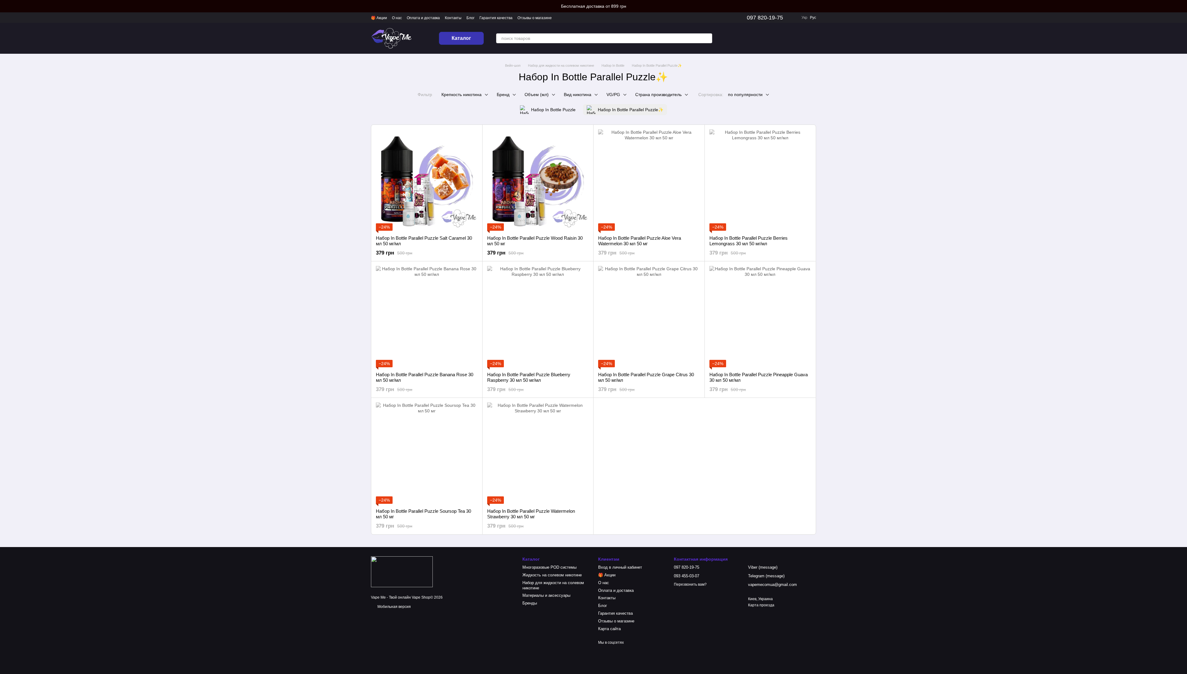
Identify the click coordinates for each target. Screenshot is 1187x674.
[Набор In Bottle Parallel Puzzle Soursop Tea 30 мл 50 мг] (427, 453)
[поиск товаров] (707, 38)
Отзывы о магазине (534, 18)
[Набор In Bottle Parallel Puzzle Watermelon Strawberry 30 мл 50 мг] (538, 453)
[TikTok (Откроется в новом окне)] (734, 38)
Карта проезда (761, 605)
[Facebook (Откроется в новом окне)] (741, 38)
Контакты (453, 18)
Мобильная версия (394, 606)
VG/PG (613, 94)
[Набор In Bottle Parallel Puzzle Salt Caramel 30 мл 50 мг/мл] (427, 180)
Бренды (529, 603)
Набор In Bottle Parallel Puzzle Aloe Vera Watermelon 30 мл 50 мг (639, 240)
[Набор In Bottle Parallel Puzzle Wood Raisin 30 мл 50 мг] (538, 180)
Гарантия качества (496, 18)
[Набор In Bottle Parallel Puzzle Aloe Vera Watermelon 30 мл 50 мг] (649, 180)
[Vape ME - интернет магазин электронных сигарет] (402, 571)
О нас (397, 18)
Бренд (503, 94)
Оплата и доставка (423, 18)
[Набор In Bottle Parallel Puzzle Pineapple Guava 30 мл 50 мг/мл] (760, 317)
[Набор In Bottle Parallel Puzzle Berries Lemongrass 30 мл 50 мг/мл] (760, 180)
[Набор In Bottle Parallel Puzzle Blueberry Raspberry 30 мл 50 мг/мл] (538, 317)
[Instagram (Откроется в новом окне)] (727, 38)
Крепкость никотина (461, 94)
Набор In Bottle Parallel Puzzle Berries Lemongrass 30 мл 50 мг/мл (748, 240)
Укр (804, 17)
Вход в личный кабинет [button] (620, 567)
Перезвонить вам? (690, 584)
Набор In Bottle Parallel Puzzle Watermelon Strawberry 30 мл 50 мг (531, 513)
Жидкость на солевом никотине (552, 575)
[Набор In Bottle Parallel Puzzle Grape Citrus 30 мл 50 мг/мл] (649, 317)
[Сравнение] (763, 38)
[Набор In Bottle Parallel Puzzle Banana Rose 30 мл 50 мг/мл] (427, 317)
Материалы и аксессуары (546, 595)
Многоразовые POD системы (549, 567)
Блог (470, 18)
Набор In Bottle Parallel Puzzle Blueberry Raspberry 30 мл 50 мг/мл (528, 377)
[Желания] (779, 38)
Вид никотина (577, 94)
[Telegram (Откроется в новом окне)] (749, 38)
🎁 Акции (379, 18)
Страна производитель (658, 94)
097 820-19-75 (765, 17)
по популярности (745, 94)
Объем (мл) (537, 94)
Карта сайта (609, 628)
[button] (1182, 6)
